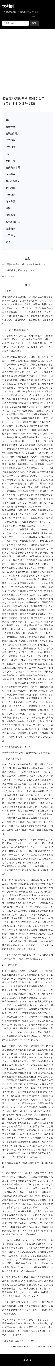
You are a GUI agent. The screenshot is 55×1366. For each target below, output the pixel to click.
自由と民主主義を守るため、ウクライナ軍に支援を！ (32, 1346)
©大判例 (27, 1360)
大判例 (8, 6)
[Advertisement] (27, 58)
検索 (34, 23)
